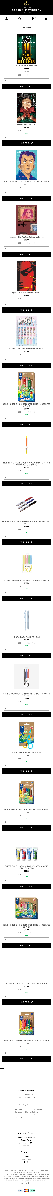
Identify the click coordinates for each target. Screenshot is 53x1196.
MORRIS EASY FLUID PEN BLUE (27, 637)
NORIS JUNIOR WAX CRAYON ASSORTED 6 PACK (26, 809)
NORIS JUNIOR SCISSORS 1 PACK (27, 752)
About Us (26, 1146)
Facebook (26, 1156)
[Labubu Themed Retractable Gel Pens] (26, 331)
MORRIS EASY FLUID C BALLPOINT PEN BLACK (26, 984)
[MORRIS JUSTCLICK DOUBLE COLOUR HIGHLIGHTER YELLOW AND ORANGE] (26, 446)
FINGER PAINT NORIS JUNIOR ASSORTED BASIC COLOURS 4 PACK (26, 867)
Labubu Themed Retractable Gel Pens (26, 348)
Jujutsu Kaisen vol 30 (26, 125)
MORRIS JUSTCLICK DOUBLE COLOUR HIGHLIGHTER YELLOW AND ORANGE (26, 464)
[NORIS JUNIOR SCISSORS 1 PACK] (26, 736)
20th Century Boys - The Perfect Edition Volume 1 (26, 181)
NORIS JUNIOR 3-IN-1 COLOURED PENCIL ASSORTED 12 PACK (26, 926)
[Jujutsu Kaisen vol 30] (26, 108)
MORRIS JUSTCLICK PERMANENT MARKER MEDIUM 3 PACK (26, 695)
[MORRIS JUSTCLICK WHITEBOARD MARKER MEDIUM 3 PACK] (26, 505)
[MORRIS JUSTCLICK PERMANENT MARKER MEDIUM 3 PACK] (26, 677)
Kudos (30, 1184)
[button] (6, 18)
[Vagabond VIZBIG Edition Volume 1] (26, 276)
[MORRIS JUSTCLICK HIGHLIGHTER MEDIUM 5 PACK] (26, 563)
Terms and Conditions (26, 1143)
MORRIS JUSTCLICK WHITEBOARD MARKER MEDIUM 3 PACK (26, 522)
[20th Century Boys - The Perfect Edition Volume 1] (26, 165)
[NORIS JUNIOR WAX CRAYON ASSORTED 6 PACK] (26, 792)
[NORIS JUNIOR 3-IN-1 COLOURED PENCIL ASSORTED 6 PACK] (26, 387)
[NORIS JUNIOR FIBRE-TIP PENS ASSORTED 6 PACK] (26, 1024)
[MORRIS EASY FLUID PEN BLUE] (26, 620)
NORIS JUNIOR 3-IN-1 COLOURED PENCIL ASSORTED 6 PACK (26, 405)
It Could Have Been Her (26, 66)
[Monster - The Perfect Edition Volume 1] (26, 220)
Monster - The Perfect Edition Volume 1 (26, 237)
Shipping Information (26, 1137)
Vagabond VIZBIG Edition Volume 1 (26, 293)
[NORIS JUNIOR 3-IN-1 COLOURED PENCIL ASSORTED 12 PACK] (26, 908)
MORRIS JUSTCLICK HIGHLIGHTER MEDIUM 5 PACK (26, 580)
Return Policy (26, 1140)
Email (26, 1162)
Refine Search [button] (25, 28)
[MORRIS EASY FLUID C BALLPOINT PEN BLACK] (26, 967)
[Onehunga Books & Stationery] (26, 7)
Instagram (26, 1159)
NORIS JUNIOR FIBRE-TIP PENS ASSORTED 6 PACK (26, 1040)
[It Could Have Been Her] (26, 49)
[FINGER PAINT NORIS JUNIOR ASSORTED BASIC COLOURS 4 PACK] (26, 849)
